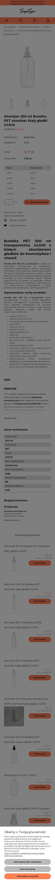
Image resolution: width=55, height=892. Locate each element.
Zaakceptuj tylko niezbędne (27, 862)
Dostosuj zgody (27, 869)
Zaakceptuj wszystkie (27, 876)
